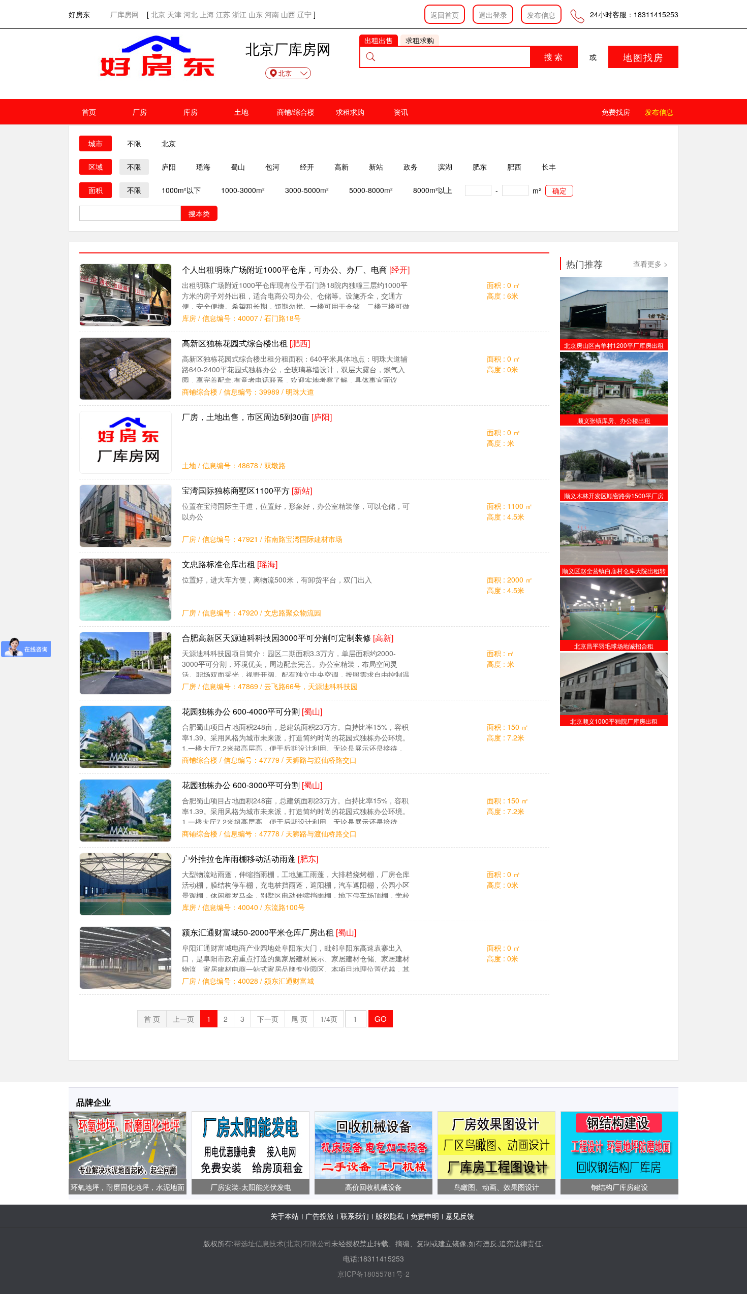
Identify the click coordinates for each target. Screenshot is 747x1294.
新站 (376, 166)
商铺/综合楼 (296, 112)
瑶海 (203, 166)
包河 (272, 166)
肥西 (514, 166)
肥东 (480, 166)
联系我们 (354, 1216)
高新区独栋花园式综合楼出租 (246, 343)
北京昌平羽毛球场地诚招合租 (613, 645)
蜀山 (238, 166)
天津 (174, 14)
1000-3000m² (243, 190)
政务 (410, 166)
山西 (288, 14)
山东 (255, 14)
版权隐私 (390, 1216)
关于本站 (284, 1216)
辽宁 (304, 14)
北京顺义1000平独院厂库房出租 (614, 721)
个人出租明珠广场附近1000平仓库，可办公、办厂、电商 (296, 269)
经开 (307, 166)
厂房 (140, 112)
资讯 (401, 112)
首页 (89, 112)
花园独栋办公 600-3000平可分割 (252, 785)
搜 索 (553, 56)
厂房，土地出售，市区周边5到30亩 (257, 417)
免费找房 (616, 112)
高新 (341, 166)
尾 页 (299, 1019)
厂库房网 (124, 14)
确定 (559, 190)
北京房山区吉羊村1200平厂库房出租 (614, 345)
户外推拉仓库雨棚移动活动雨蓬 (250, 858)
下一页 (267, 1019)
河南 (272, 14)
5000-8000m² (371, 190)
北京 (158, 14)
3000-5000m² (307, 190)
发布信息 (541, 15)
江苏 (223, 14)
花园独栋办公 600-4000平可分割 (252, 711)
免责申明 (425, 1216)
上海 (207, 14)
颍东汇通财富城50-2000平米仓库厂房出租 (269, 932)
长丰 (549, 166)
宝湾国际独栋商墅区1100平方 (247, 490)
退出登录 (493, 15)
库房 (190, 112)
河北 (190, 14)
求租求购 (350, 112)
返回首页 (444, 15)
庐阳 (169, 166)
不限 (134, 143)
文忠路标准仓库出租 (229, 564)
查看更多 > (650, 263)
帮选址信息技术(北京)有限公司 (282, 1243)
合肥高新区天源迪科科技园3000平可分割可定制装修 (287, 637)
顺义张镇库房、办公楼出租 (613, 420)
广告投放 (319, 1216)
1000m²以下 (181, 190)
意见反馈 (460, 1216)
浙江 (239, 14)
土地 (241, 112)
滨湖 (445, 166)
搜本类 (199, 213)
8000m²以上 (432, 190)
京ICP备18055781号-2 (373, 1274)
